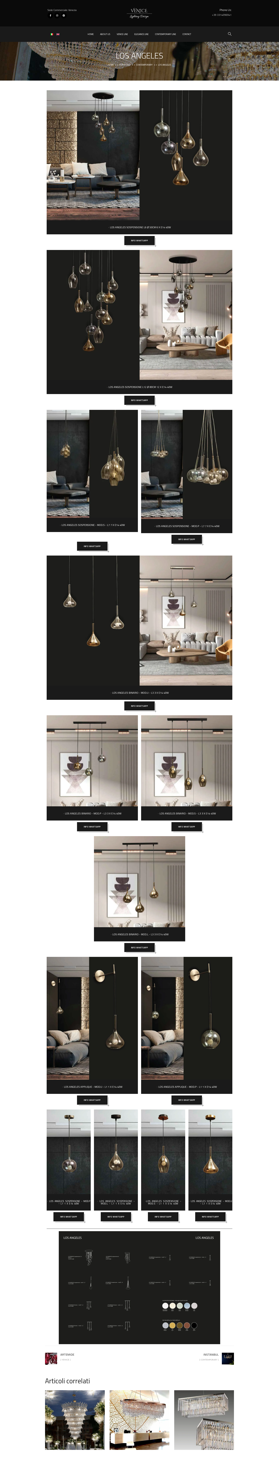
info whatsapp (139, 240)
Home (91, 34)
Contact (186, 34)
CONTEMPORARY (144, 64)
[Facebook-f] (50, 15)
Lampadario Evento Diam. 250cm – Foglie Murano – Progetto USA (75, 1416)
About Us (105, 34)
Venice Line (122, 34)
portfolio (125, 64)
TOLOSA (204, 1416)
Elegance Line (141, 34)
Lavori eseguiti (88, 1429)
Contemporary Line (165, 34)
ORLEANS (139, 1416)
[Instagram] (57, 15)
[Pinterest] (64, 15)
